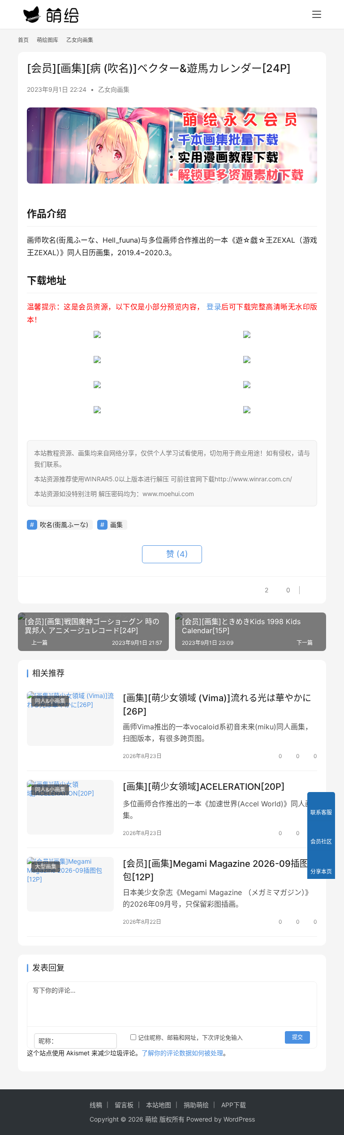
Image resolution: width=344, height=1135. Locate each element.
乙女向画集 (113, 89)
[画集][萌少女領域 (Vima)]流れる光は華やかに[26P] (217, 704)
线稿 (96, 1105)
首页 (23, 40)
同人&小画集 (50, 701)
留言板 (124, 1105)
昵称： (48, 1041)
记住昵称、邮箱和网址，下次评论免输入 (189, 1037)
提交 (297, 1037)
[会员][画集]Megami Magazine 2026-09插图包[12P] (216, 870)
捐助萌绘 (196, 1105)
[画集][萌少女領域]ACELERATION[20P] (204, 786)
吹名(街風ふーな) (64, 524)
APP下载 (233, 1105)
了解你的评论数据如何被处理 (182, 1053)
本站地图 (158, 1105)
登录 (213, 306)
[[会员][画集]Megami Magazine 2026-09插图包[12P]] (70, 884)
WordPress (239, 1119)
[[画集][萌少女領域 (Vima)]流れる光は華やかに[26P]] (70, 718)
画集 (116, 524)
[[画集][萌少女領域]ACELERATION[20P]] (70, 807)
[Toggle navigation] (316, 14)
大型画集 (45, 866)
